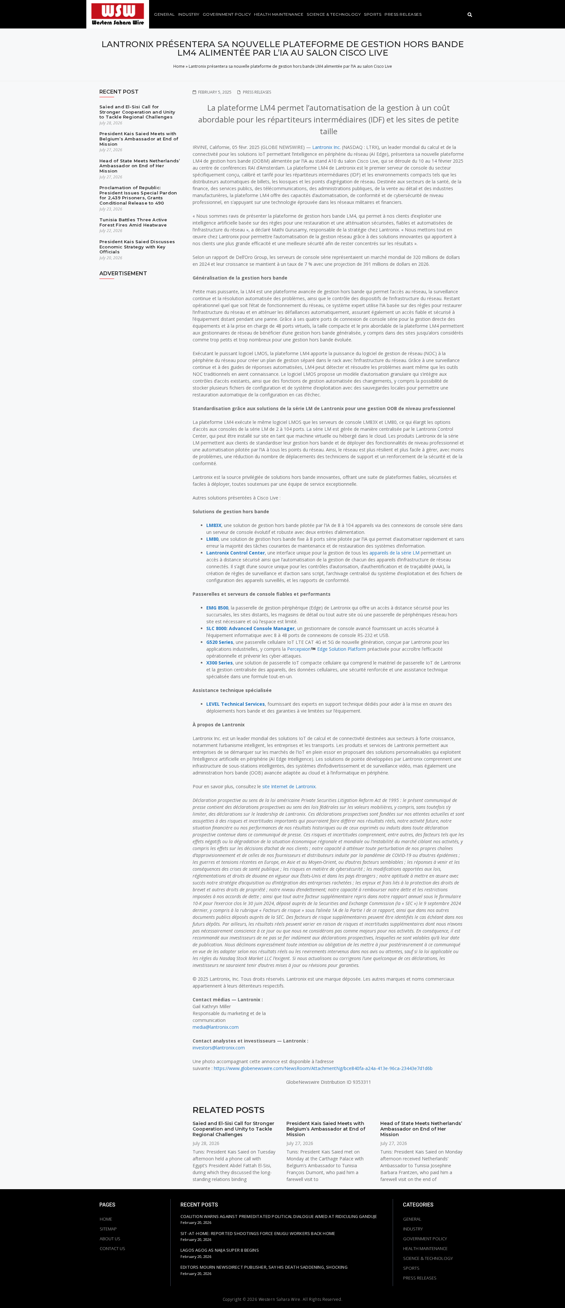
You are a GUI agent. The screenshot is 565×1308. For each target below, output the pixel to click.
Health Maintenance (278, 14)
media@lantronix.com (216, 1027)
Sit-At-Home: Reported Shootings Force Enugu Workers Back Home (257, 1233)
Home (179, 66)
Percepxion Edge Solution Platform (326, 649)
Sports (372, 14)
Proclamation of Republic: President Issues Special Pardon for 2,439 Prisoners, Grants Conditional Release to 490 (138, 195)
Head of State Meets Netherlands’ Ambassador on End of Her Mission (139, 165)
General (164, 14)
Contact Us (112, 1248)
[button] (470, 15)
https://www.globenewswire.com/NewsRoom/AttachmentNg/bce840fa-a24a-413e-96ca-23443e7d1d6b (323, 1068)
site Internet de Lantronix (289, 786)
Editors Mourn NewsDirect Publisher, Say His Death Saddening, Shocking (264, 1267)
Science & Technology (334, 14)
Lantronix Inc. (326, 147)
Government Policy (227, 14)
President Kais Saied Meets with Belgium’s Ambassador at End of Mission (138, 138)
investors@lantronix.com (219, 1048)
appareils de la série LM (394, 553)
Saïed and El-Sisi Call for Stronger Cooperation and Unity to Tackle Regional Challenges (137, 111)
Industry (188, 14)
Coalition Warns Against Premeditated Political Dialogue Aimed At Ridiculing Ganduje (278, 1216)
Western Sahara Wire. (280, 1299)
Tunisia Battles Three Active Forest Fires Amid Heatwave (133, 222)
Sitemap (108, 1229)
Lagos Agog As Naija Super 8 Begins (219, 1250)
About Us (110, 1239)
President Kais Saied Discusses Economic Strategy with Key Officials (137, 246)
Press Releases (403, 14)
